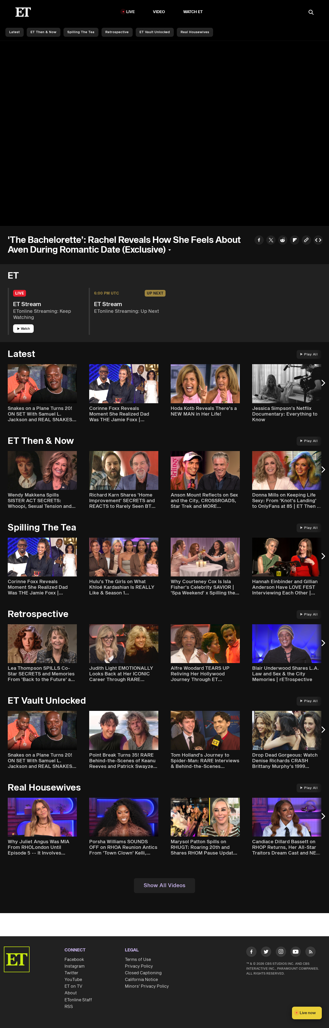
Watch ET (193, 12)
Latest (14, 32)
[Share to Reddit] (283, 240)
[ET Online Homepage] (23, 12)
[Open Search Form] (311, 13)
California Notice (141, 980)
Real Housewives (195, 32)
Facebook (74, 960)
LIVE (130, 12)
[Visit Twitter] (266, 953)
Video (159, 12)
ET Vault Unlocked (155, 32)
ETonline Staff (78, 1000)
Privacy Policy (139, 966)
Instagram (75, 966)
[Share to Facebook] (259, 240)
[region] (164, 133)
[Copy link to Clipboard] (306, 240)
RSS (69, 1007)
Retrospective (117, 32)
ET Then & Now (44, 32)
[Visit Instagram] (281, 953)
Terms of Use (138, 960)
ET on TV (73, 986)
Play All (311, 354)
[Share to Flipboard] (294, 240)
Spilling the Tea (81, 32)
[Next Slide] (322, 385)
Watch (25, 328)
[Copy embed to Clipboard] (318, 240)
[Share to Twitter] (271, 240)
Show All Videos (164, 885)
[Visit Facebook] (251, 953)
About (71, 993)
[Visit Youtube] (295, 952)
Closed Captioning (143, 973)
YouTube (73, 980)
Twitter (71, 973)
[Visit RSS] (310, 953)
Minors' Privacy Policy (147, 986)
